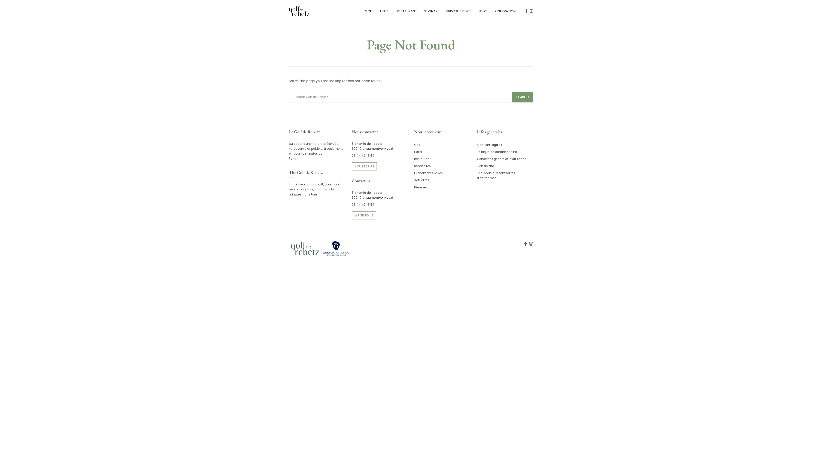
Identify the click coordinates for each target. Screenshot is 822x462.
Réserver (420, 187)
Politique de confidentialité (497, 152)
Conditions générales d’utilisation (501, 159)
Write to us (364, 215)
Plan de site (485, 166)
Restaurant (407, 11)
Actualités (421, 180)
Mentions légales (489, 145)
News (483, 11)
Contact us (361, 181)
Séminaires (422, 166)
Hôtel (418, 152)
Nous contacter (365, 132)
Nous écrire (364, 166)
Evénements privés (428, 173)
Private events (459, 11)
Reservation (505, 11)
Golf (369, 11)
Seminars (431, 11)
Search (522, 97)
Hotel (385, 11)
